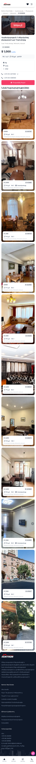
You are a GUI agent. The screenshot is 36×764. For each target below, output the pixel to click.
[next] (32, 114)
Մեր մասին (5, 689)
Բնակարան (29, 11)
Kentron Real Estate (7, 11)
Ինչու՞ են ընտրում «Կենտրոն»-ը (11, 692)
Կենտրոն (13, 13)
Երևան (5, 13)
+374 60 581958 (6, 741)
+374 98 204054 (6, 738)
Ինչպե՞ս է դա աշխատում (9, 696)
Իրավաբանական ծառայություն (11, 719)
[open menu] (32, 4)
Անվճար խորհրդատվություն (10, 716)
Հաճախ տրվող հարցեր (9, 699)
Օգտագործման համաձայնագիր (12, 702)
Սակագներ (5, 723)
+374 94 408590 (10, 78)
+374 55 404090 (6, 736)
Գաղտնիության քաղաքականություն (13, 705)
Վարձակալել (19, 11)
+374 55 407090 (10, 74)
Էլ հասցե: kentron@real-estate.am (11, 743)
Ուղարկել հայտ (19, 82)
